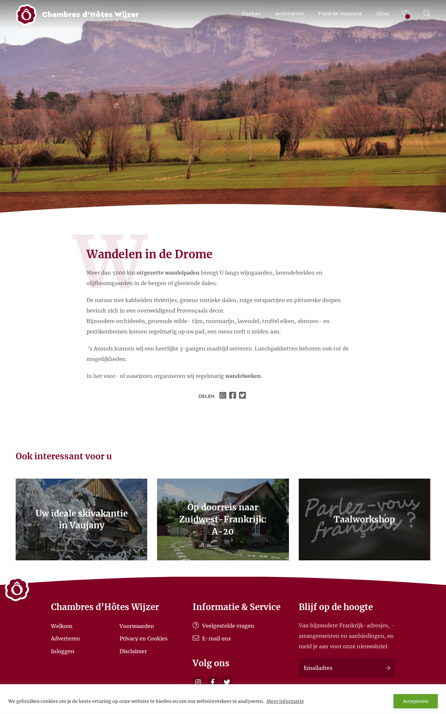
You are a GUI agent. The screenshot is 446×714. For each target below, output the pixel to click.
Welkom (61, 625)
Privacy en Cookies (143, 638)
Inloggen (62, 651)
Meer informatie (285, 701)
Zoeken (251, 13)
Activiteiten (289, 13)
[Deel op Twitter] (243, 396)
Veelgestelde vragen (227, 625)
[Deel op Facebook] (233, 396)
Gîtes (382, 13)
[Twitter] (227, 682)
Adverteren (65, 638)
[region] (223, 699)
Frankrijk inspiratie (340, 13)
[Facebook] (212, 682)
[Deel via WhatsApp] (223, 396)
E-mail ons (216, 638)
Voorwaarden (136, 625)
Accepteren (415, 701)
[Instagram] (198, 682)
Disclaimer (133, 651)
